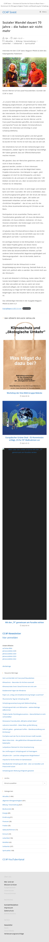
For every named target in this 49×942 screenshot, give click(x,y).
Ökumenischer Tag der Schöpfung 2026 (16, 699)
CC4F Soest (9, 12)
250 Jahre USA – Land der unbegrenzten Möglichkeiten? (21, 755)
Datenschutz (9, 911)
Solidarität (18, 43)
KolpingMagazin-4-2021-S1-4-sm (12, 308)
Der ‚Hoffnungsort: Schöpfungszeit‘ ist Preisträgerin (20, 751)
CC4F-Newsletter (12, 633)
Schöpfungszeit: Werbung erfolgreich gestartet (18, 771)
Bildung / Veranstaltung (26, 41)
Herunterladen (26, 308)
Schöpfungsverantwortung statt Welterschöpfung (19, 703)
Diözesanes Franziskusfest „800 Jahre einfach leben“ (20, 721)
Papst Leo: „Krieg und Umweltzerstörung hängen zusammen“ (23, 695)
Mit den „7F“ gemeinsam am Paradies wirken (24, 622)
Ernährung (6, 817)
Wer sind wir (9, 882)
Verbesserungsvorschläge (14, 934)
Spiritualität (30, 43)
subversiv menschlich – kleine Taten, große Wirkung (20, 725)
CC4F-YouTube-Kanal (13, 859)
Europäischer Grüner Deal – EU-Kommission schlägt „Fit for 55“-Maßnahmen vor (24, 438)
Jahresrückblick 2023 (9, 656)
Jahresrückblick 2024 (9, 654)
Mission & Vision (10, 885)
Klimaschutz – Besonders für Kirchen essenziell (18, 682)
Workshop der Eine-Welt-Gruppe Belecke (24, 393)
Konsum (5, 834)
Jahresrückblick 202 (9, 651)
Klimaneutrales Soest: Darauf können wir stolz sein (20, 686)
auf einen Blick (7, 648)
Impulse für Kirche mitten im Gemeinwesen (17, 760)
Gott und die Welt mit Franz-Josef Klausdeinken (18, 678)
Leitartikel (7, 43)
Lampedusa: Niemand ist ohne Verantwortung (18, 747)
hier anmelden (10, 637)
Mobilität (6, 842)
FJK (6, 38)
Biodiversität (7, 809)
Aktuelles (9, 41)
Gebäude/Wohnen (9, 830)
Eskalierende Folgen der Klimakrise (14, 691)
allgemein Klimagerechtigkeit (12, 801)
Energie (5, 813)
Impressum (8, 908)
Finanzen (6, 821)
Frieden (5, 826)
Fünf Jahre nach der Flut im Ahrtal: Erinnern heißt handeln (22, 736)
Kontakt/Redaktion (11, 905)
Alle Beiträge (7, 666)
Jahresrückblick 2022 (9, 659)
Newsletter (8, 925)
